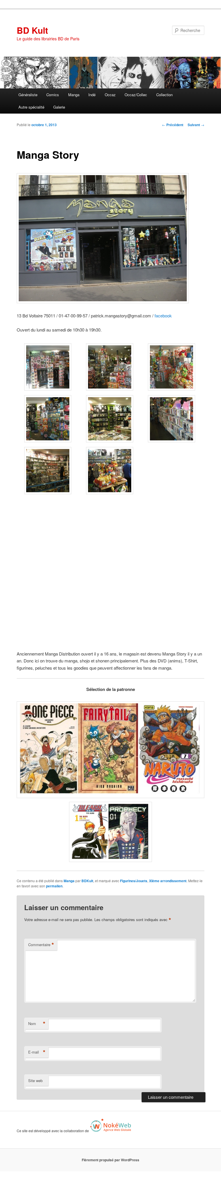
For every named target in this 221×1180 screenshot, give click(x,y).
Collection (164, 94)
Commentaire (41, 944)
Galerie (59, 107)
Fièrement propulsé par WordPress (110, 1159)
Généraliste (27, 94)
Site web (35, 1080)
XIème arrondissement (167, 880)
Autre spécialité (31, 107)
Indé (92, 94)
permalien (54, 886)
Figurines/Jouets (133, 880)
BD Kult (32, 30)
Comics (52, 94)
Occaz (110, 94)
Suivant (196, 124)
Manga (73, 94)
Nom (36, 1023)
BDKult (87, 880)
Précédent (172, 124)
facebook (163, 315)
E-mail (36, 1052)
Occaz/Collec (136, 94)
